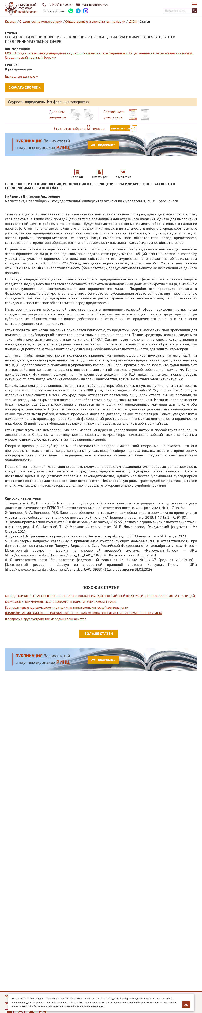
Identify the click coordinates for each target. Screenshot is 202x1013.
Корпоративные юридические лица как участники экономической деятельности (66, 607)
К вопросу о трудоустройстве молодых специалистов (45, 619)
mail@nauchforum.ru (95, 4)
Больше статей (98, 633)
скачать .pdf (100, 176)
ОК (186, 1004)
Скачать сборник (24, 87)
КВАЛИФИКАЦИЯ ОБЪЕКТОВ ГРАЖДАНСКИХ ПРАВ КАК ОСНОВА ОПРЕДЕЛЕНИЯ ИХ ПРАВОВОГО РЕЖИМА (83, 613)
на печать (77, 176)
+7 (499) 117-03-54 (60, 4)
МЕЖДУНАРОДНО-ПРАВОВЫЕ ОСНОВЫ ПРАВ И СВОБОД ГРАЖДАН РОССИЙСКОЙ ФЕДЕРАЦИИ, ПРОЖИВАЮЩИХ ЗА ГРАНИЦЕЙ (100, 596)
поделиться (123, 176)
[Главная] (20, 8)
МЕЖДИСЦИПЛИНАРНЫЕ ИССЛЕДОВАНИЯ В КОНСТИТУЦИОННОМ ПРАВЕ (60, 601)
